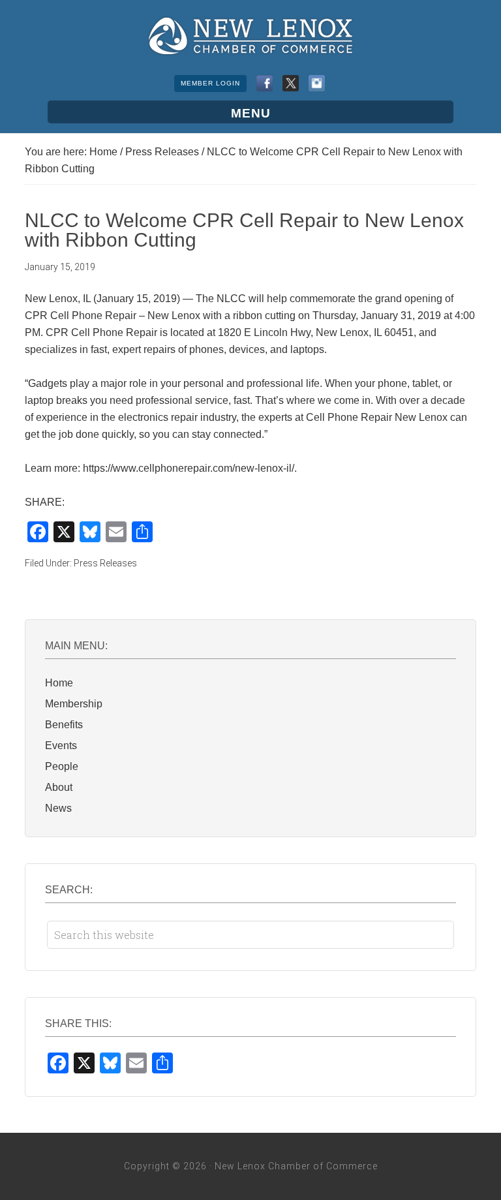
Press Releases (105, 563)
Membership (73, 703)
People (61, 766)
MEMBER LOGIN (210, 83)
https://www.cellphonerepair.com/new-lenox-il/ (188, 468)
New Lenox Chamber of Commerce (250, 35)
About (58, 787)
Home (59, 682)
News (58, 808)
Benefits (64, 724)
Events (61, 745)
